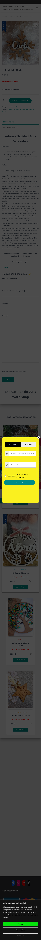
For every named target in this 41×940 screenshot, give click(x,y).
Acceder (19, 482)
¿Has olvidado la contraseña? (22, 476)
